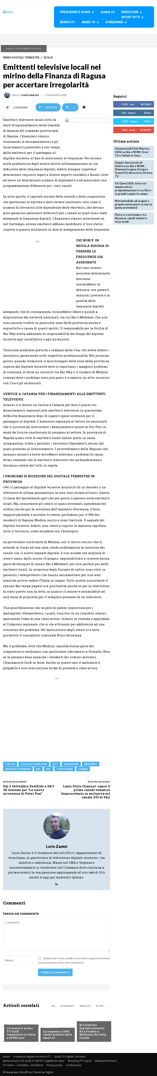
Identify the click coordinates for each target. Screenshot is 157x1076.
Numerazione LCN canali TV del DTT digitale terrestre (33, 1061)
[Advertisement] (37, 272)
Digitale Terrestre (34, 764)
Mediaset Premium (106, 1061)
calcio (10, 764)
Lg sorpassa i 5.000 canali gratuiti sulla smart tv (57, 1035)
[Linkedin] (56, 883)
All (53, 1005)
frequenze (71, 764)
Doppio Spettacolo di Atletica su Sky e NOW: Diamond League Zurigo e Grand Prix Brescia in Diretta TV (133, 169)
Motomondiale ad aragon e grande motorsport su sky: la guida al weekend (133, 204)
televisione (65, 768)
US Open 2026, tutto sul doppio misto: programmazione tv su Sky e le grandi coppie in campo (133, 188)
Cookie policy (73, 1065)
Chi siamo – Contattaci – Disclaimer (23, 1065)
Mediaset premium (17, 768)
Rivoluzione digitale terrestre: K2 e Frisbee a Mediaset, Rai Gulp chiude (92, 1031)
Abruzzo (85, 1005)
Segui (147, 112)
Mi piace (146, 104)
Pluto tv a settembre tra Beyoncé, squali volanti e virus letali (131, 218)
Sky (48, 768)
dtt (55, 764)
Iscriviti (145, 129)
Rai (38, 768)
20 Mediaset (67, 1005)
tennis (83, 768)
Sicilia (48, 57)
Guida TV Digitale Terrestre (69, 1056)
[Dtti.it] (28, 17)
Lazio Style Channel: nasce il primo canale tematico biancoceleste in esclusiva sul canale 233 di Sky (85, 791)
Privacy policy (54, 1065)
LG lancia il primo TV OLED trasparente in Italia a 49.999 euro (21, 1033)
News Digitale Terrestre (28, 48)
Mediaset (90, 764)
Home (9, 48)
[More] (84, 107)
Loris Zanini (30, 95)
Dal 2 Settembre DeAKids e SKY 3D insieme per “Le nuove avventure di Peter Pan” (28, 789)
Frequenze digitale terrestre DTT (32, 1056)
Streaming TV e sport (80, 1061)
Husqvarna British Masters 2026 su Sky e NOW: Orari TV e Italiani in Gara (132, 152)
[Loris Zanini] (7, 95)
